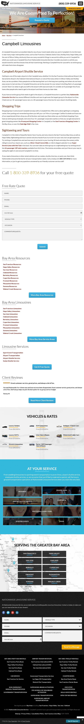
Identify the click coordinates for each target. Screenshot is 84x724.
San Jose (60, 705)
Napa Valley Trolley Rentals (68, 665)
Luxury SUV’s (14, 435)
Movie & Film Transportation (42, 682)
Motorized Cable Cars (71, 435)
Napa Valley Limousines (11, 311)
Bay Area (9, 35)
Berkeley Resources (10, 275)
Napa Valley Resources (11, 267)
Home (3, 35)
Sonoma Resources (10, 286)
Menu (80, 3)
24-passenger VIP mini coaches (16, 148)
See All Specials (73, 721)
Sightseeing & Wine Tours (42, 511)
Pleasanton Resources (11, 283)
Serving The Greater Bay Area (42, 545)
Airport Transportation (11, 355)
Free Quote (26, 721)
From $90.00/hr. (14, 448)
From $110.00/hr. (69, 429)
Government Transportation (15, 692)
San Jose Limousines (10, 314)
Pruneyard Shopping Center (31, 121)
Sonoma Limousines (10, 330)
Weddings (22, 491)
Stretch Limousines (16, 444)
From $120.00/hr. (42, 429)
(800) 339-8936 (67, 3)
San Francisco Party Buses (15, 662)
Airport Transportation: (42, 659)
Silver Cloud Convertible (39, 143)
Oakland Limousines (10, 317)
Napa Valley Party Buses (15, 665)
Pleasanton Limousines (11, 328)
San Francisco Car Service (15, 679)
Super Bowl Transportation (42, 695)
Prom (62, 521)
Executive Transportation (68, 688)
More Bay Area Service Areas (42, 339)
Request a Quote (42, 20)
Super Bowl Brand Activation (42, 687)
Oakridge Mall (25, 124)
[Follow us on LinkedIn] (17, 612)
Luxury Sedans (14, 426)
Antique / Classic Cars (71, 426)
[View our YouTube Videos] (12, 612)
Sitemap (17, 714)
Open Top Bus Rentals (68, 695)
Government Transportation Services (42, 676)
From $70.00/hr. (14, 438)
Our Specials (12, 721)
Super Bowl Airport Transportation (42, 699)
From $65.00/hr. (14, 429)
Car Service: (15, 676)
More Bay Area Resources (42, 295)
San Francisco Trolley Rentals (68, 662)
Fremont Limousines (10, 325)
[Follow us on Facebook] (3, 612)
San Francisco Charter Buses (69, 682)
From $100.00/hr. (42, 438)
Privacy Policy (26, 714)
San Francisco (43, 705)
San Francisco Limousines (12, 308)
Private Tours (61, 490)
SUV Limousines (42, 426)
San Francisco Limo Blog (52, 714)
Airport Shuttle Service (11, 358)
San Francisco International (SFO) (42, 662)
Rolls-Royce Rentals (69, 692)
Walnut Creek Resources (12, 289)
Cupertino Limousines (11, 322)
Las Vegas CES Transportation (42, 679)
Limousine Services (15, 346)
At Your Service (42, 469)
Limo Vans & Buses (42, 435)
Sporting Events (22, 521)
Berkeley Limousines (10, 319)
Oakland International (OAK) (42, 665)
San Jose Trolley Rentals (68, 668)
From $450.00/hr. (69, 438)
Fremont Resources (10, 281)
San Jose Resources (10, 270)
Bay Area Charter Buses (68, 679)
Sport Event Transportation (13, 353)
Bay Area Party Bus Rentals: (15, 659)
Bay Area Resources (16, 258)
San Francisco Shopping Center (67, 121)
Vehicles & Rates (42, 416)
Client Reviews (12, 377)
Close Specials (82, 720)
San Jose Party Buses (15, 668)
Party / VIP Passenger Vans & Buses (44, 445)
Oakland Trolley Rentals (68, 671)
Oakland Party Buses (15, 671)
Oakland (67, 705)
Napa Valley (53, 705)
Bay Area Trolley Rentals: (69, 659)
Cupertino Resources (11, 278)
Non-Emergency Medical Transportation (15, 688)
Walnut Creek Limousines (12, 333)
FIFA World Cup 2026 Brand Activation (42, 691)
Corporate (61, 500)
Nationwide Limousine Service (18, 599)
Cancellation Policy (38, 714)
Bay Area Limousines (16, 302)
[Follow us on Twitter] (8, 612)
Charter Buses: (68, 676)
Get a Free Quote (42, 367)
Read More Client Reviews (42, 400)
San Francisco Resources (12, 264)
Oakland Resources (10, 272)
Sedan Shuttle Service (11, 361)
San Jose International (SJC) (42, 668)
